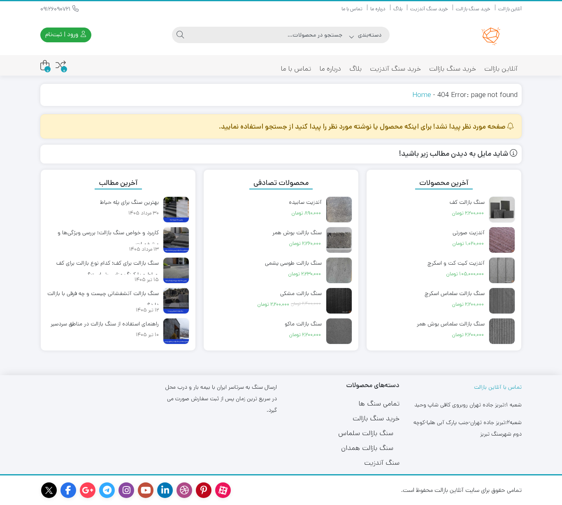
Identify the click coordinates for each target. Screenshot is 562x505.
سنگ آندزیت (381, 463)
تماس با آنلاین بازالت (498, 387)
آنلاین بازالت (510, 9)
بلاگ (397, 9)
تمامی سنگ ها (378, 403)
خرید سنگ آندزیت (429, 9)
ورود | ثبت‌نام (62, 34)
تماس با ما (351, 9)
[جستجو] (180, 35)
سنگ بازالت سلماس (365, 433)
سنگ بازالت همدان (367, 448)
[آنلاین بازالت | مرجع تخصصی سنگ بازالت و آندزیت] (465, 34)
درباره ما (378, 9)
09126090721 (56, 9)
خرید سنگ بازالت (473, 9)
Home (421, 95)
